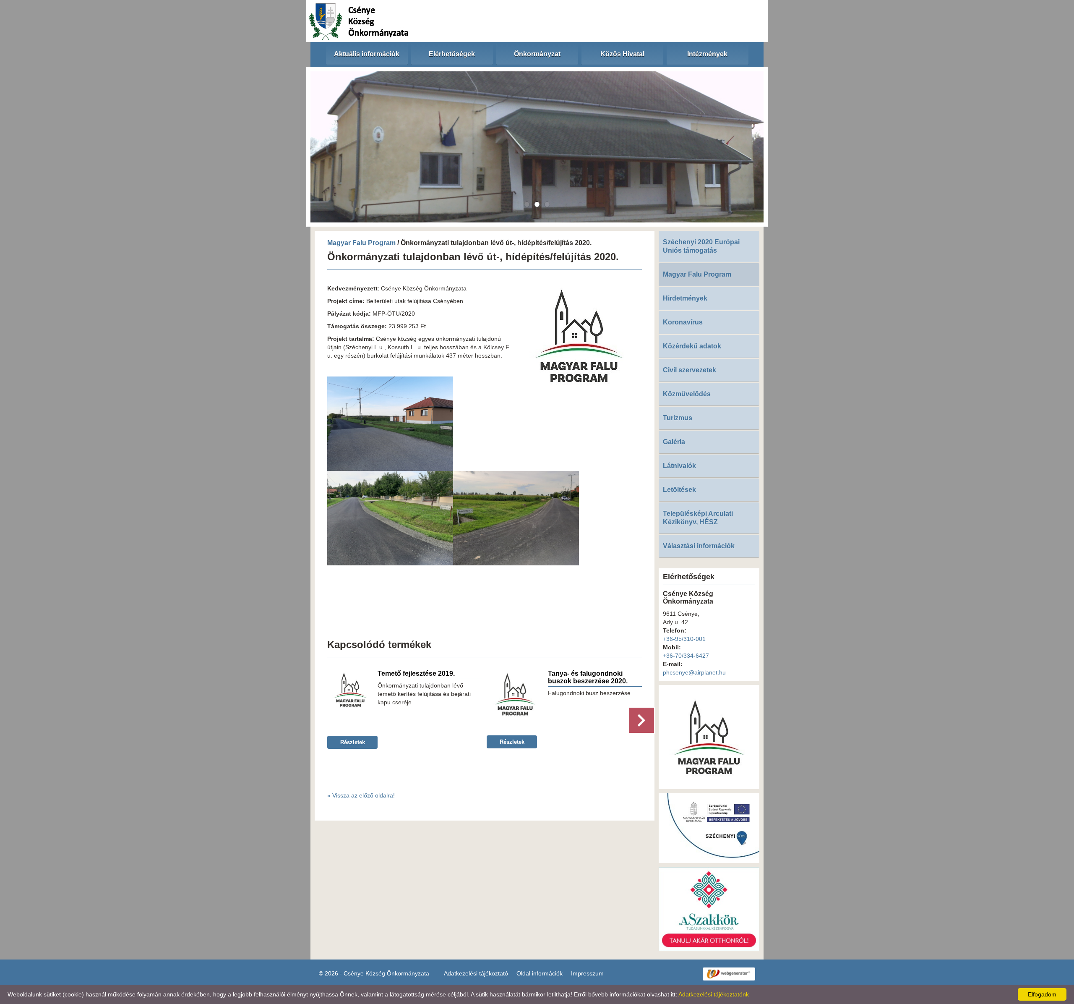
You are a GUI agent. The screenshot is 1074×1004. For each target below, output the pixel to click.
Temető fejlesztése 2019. (416, 673)
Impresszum (587, 973)
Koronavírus (683, 322)
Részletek (352, 742)
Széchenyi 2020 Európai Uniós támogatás (701, 246)
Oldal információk (539, 973)
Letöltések (679, 489)
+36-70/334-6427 (686, 655)
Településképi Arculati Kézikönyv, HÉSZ (698, 518)
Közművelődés (687, 393)
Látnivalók (679, 465)
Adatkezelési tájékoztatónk (713, 994)
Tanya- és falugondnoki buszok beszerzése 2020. (588, 677)
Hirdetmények (685, 298)
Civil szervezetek (689, 370)
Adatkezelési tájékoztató (476, 973)
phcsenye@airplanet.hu (694, 672)
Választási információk (699, 545)
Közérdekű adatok (692, 346)
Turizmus (677, 417)
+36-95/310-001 (684, 638)
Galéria (674, 441)
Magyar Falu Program (361, 242)
